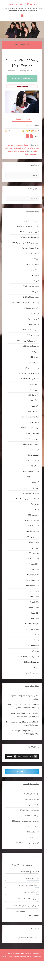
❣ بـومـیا (34, 389)
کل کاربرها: (35, 837)
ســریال (35, 504)
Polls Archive (33, 915)
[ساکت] (15, 756)
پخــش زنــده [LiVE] (31, 297)
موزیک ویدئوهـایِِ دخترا (30, 237)
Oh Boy (35, 151)
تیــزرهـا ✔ (34, 324)
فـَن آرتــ (35, 449)
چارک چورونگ (12, 151)
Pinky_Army (32, 629)
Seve (36, 634)
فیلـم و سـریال (33, 477)
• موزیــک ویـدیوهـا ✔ (30, 231)
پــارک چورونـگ (28, 148)
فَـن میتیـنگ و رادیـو (31, 346)
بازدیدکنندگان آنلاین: (32, 793)
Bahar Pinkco (32, 580)
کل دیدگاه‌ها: (34, 832)
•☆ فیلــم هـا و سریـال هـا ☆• (28, 498)
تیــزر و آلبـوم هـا (32, 438)
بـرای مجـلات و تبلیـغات (30, 427)
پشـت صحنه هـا (32, 433)
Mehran (34, 607)
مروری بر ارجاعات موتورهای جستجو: (27, 821)
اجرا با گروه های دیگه (31, 286)
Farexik (20, 145)
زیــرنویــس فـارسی (18, 148)
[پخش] (35, 756)
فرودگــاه (35, 466)
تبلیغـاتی (34, 313)
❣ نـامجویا (34, 406)
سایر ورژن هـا (33, 335)
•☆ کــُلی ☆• (33, 520)
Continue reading (22, 119)
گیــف (35, 482)
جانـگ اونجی (33, 536)
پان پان (35, 651)
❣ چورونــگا (27, 145)
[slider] (10, 756)
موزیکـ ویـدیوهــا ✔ (31, 487)
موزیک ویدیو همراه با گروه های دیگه (25, 242)
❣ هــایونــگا (33, 411)
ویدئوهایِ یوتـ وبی (32, 368)
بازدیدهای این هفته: (32, 810)
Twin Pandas (32, 645)
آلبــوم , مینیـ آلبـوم (31, 264)
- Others (34, 564)
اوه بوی (24, 151)
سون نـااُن (34, 542)
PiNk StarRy (32, 624)
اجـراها (35, 280)
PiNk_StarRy (31, 70)
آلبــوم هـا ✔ (33, 253)
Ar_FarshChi (33, 575)
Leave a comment (31, 154)
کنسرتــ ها (35, 291)
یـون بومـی (34, 553)
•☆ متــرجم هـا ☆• (31, 558)
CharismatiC (32, 591)
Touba (35, 640)
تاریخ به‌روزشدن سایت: (31, 843)
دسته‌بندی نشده (32, 673)
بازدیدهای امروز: (33, 799)
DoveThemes (19, 956)
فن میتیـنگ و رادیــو (31, 471)
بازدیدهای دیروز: (33, 804)
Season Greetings (30, 417)
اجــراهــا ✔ (34, 275)
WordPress (38, 956)
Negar (35, 613)
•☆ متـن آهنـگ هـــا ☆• (29, 656)
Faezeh (34, 596)
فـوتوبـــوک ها (33, 455)
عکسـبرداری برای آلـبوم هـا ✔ (28, 340)
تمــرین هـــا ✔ (33, 319)
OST (35, 259)
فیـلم (36, 509)
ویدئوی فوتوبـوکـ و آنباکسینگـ (28, 373)
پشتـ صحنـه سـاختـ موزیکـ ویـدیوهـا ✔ (25, 302)
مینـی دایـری (8, 148)
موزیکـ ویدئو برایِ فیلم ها (29, 248)
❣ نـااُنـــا (35, 400)
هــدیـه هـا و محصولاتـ (31, 493)
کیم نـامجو (34, 547)
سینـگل (35, 270)
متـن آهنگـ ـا (33, 667)
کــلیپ (35, 351)
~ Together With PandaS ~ (22, 4)
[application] (22, 756)
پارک (19, 151)
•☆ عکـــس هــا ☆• (31, 378)
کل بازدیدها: (34, 815)
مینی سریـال (33, 515)
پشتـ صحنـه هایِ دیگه (30, 308)
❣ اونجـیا (34, 384)
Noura (35, 618)
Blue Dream (32, 585)
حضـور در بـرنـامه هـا (31, 329)
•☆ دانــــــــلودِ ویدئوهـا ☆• (28, 226)
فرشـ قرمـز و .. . (32, 460)
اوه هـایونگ (33, 526)
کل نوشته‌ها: (34, 826)
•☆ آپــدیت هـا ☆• (31, 221)
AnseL (35, 569)
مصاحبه (34, 357)
